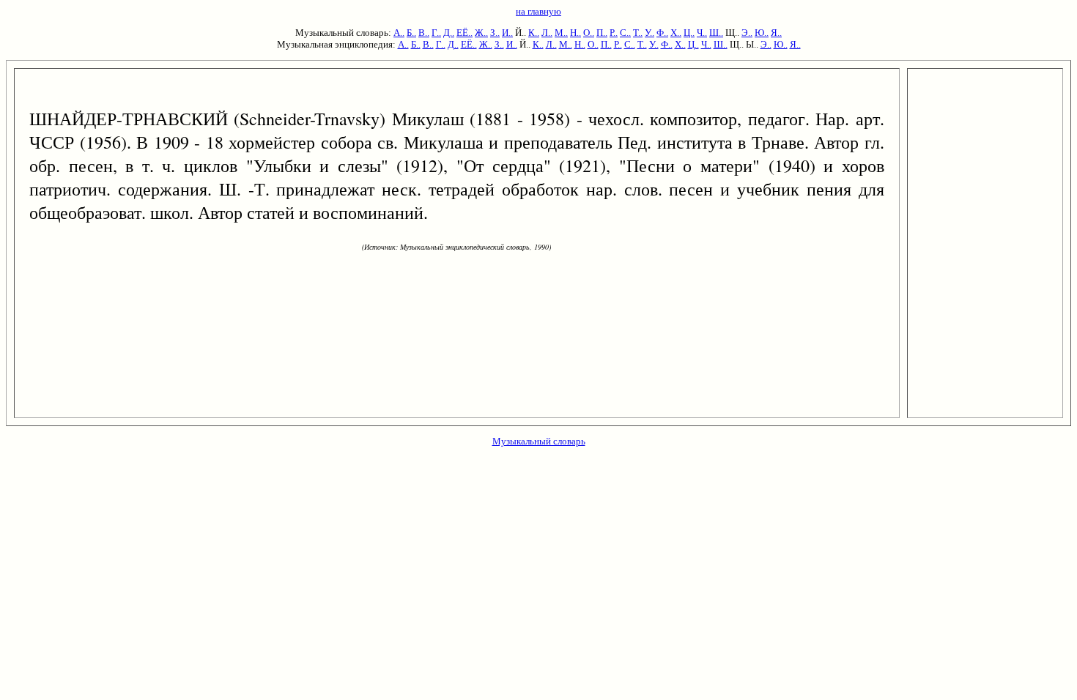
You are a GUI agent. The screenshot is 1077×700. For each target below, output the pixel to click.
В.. (423, 32)
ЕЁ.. (464, 32)
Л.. (546, 32)
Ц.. (689, 32)
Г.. (436, 32)
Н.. (575, 32)
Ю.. (762, 32)
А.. (398, 32)
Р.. (614, 32)
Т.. (638, 32)
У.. (649, 32)
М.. (561, 32)
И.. (507, 32)
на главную (538, 11)
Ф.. (662, 32)
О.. (588, 32)
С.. (625, 32)
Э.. (746, 32)
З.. (495, 32)
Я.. (776, 32)
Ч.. (702, 32)
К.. (533, 32)
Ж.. (481, 32)
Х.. (675, 32)
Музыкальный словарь (538, 441)
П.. (601, 32)
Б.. (411, 32)
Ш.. (716, 32)
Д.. (448, 32)
